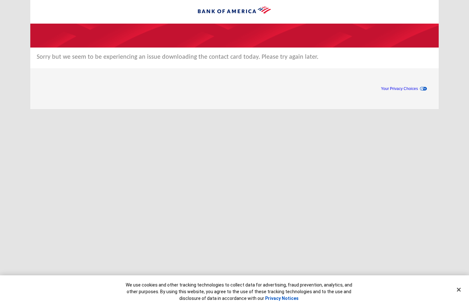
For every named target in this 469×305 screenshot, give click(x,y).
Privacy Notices (282, 298)
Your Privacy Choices (399, 88)
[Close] (459, 290)
